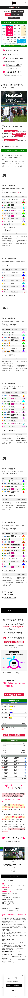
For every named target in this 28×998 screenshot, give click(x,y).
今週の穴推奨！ (8, 230)
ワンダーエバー (14, 332)
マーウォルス (14, 345)
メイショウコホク (15, 286)
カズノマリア (14, 420)
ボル (12, 221)
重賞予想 (17, 18)
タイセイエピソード (15, 275)
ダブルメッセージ (15, 558)
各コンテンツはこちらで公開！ (10, 908)
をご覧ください (11, 951)
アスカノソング (14, 213)
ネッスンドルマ (14, 277)
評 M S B (8, 196)
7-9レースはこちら (9, 594)
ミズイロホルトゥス (15, 401)
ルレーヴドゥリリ (15, 272)
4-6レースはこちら (9, 592)
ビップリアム (14, 426)
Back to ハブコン (15, 610)
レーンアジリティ (15, 199)
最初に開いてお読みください (14, 150)
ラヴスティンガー (15, 202)
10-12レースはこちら (10, 597)
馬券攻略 (14, 11)
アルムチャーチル (15, 343)
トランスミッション (15, 561)
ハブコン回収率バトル (14, 58)
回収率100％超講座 (13, 65)
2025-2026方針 (8, 680)
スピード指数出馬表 (9, 227)
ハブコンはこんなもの (14, 838)
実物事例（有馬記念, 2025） (14, 841)
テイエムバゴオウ (15, 218)
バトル (13, 14)
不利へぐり (20, 14)
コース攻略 (20, 11)
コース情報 (4, 234)
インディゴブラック (15, 283)
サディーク (14, 207)
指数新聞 (11, 18)
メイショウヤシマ (15, 480)
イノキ (13, 409)
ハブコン (8, 14)
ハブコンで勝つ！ (12, 72)
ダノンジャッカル (15, 291)
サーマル (13, 406)
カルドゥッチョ (14, 348)
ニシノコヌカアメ (15, 539)
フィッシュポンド (15, 280)
